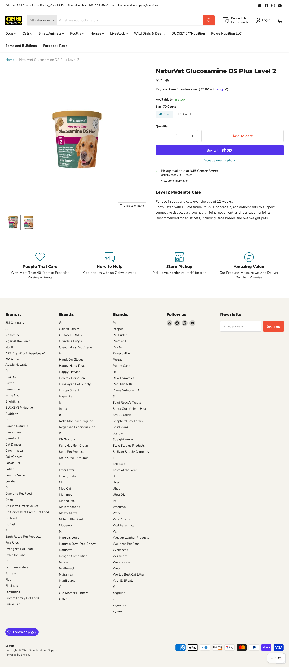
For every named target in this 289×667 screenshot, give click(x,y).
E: (6, 530)
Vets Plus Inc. (122, 519)
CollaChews (13, 457)
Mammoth (66, 495)
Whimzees (120, 550)
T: (114, 458)
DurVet (10, 524)
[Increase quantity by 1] (192, 136)
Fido (8, 579)
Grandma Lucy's (70, 341)
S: (114, 396)
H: (60, 353)
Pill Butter (120, 335)
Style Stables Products (129, 445)
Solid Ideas (120, 427)
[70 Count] (165, 119)
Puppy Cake (121, 366)
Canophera (13, 432)
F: (6, 561)
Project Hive (121, 353)
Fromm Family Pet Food (22, 598)
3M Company (14, 323)
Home (10, 60)
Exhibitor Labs (15, 555)
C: (6, 420)
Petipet (118, 329)
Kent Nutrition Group (73, 445)
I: (60, 402)
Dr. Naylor (12, 518)
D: (6, 487)
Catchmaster (14, 450)
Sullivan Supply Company (131, 452)
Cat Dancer (13, 444)
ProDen (118, 347)
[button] (13, 222)
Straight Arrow (123, 439)
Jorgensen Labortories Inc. (77, 427)
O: (60, 587)
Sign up (273, 326)
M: (60, 482)
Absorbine (12, 335)
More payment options (220, 160)
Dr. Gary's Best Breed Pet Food (27, 512)
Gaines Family (69, 329)
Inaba (63, 409)
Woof (117, 568)
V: (114, 501)
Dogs (9, 33)
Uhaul (117, 488)
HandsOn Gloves (71, 359)
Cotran (10, 469)
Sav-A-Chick (122, 415)
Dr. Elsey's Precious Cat (21, 506)
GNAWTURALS (70, 335)
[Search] (209, 20)
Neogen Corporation (73, 556)
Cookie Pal (12, 463)
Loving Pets (67, 476)
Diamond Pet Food (18, 493)
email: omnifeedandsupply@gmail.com (136, 5)
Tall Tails (119, 464)
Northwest (66, 568)
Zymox (117, 611)
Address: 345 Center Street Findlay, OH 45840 (34, 5)
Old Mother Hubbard (74, 593)
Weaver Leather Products (131, 538)
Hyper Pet (66, 396)
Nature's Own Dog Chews (77, 544)
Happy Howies (69, 372)
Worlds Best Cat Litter (128, 574)
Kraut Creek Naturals (73, 458)
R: (114, 372)
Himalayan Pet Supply (75, 384)
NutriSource (67, 580)
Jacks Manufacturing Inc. (76, 421)
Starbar (118, 433)
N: (60, 531)
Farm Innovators (16, 567)
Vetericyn (119, 507)
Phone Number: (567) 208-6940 (88, 5)
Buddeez (11, 414)
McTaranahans (69, 507)
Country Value (15, 475)
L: (60, 464)
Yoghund (119, 593)
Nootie (63, 562)
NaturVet (65, 550)
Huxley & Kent (69, 390)
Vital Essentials (123, 525)
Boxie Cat (12, 395)
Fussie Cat (12, 604)
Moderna (65, 525)
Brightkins (12, 401)
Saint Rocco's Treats (127, 402)
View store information (174, 180)
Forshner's (12, 592)
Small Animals (50, 33)
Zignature (119, 605)
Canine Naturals (16, 426)
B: (6, 371)
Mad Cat (65, 488)
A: (6, 329)
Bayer (9, 383)
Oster (63, 599)
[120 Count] (185, 119)
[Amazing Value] (249, 266)
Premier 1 (120, 341)
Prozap (118, 359)
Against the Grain (17, 341)
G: (60, 323)
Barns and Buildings (21, 45)
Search (9, 646)
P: (114, 323)
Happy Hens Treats (72, 366)
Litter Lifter (66, 470)
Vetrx (116, 513)
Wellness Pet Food (126, 544)
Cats (26, 33)
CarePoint (12, 438)
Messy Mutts (68, 513)
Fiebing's (11, 586)
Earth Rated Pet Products (23, 536)
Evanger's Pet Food (19, 549)
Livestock (118, 33)
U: (114, 476)
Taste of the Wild (125, 470)
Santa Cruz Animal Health (131, 409)
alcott (9, 347)
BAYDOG (12, 377)
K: (60, 433)
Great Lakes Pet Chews (75, 347)
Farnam (10, 573)
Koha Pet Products (72, 452)
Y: (114, 587)
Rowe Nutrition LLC (226, 33)
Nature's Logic (69, 538)
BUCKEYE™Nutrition (188, 33)
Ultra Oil (119, 495)
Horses (96, 33)
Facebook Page (55, 45)
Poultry (76, 33)
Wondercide (121, 562)
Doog (9, 500)
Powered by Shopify (17, 655)
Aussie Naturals (16, 365)
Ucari (116, 482)
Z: (114, 599)
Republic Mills (122, 384)
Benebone (12, 389)
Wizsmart (120, 556)
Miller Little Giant (71, 519)
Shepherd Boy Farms (128, 421)
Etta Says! (12, 543)
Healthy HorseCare (72, 378)
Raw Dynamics (123, 378)
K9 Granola (67, 439)
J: (60, 415)
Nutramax (66, 574)
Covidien (11, 481)
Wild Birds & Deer (149, 33)
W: (115, 531)
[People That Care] (40, 266)
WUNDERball (123, 580)
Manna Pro (67, 501)
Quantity (162, 126)
